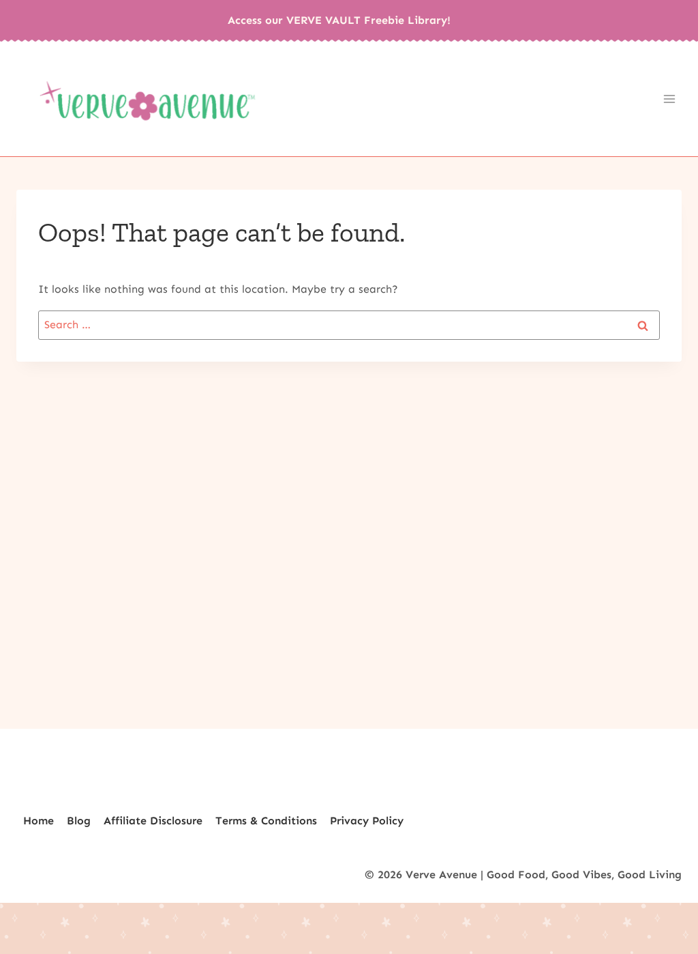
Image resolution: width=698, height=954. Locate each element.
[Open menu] (669, 98)
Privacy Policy (367, 820)
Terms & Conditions (266, 820)
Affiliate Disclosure (153, 820)
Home (38, 820)
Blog (79, 820)
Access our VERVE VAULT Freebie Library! (339, 20)
